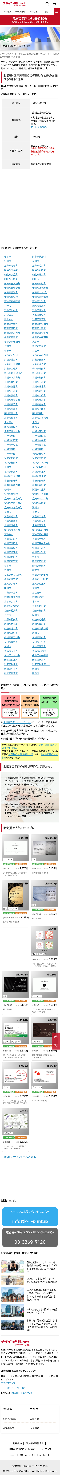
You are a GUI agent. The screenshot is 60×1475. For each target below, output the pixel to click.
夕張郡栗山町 (39, 637)
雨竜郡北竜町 (39, 328)
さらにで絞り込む (39, 127)
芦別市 (35, 261)
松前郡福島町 (11, 610)
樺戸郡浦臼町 (39, 369)
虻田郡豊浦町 (11, 292)
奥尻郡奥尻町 (39, 346)
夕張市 (7, 646)
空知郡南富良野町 (13, 507)
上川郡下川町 (11, 391)
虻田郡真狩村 (11, 297)
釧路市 (35, 427)
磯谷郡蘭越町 (39, 306)
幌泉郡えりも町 (11, 606)
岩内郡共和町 (39, 310)
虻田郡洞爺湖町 (40, 288)
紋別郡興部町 (39, 624)
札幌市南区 (10, 454)
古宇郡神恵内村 (12, 597)
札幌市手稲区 (11, 445)
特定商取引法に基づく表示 (22, 1449)
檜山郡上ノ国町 (40, 579)
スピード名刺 (6, 11)
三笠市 (7, 615)
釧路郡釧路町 (11, 427)
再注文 (46, 11)
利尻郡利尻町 (11, 664)
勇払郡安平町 (11, 651)
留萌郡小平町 (11, 669)
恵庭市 (35, 342)
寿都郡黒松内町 (12, 485)
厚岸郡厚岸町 (11, 270)
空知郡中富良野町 (13, 503)
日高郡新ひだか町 (13, 575)
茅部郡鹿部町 (11, 413)
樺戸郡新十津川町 (13, 373)
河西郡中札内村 (40, 355)
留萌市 (35, 669)
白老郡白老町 (11, 481)
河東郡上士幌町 (12, 364)
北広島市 (8, 422)
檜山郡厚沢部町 (40, 575)
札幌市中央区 (39, 440)
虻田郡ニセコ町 (39, 292)
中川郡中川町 (39, 548)
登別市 (7, 570)
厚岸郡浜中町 (39, 270)
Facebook (43, 1455)
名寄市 (35, 557)
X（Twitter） (26, 1455)
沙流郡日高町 (11, 458)
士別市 (7, 467)
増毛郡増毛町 (39, 606)
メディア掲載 (9, 1419)
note (13, 1455)
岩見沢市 (8, 315)
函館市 (35, 570)
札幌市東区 (38, 449)
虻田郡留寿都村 (40, 297)
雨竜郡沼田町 (11, 328)
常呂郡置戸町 (39, 525)
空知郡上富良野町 (13, 498)
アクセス (34, 1409)
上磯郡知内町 (39, 378)
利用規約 (17, 1443)
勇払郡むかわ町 (12, 655)
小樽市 (7, 351)
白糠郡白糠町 (39, 481)
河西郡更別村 (11, 355)
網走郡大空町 (11, 274)
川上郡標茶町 (11, 418)
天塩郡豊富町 (11, 521)
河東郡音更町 (39, 360)
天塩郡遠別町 (11, 516)
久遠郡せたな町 (12, 431)
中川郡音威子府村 (41, 543)
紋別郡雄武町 (11, 624)
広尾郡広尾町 (39, 584)
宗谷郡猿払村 (11, 494)
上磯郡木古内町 (12, 378)
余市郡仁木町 (11, 660)
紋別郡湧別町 (11, 633)
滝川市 (35, 507)
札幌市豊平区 (39, 445)
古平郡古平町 (11, 602)
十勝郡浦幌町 (11, 525)
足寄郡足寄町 (11, 266)
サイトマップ (45, 1449)
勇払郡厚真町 (39, 646)
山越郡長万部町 (12, 637)
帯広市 (35, 351)
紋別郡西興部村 (40, 628)
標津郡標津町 (11, 463)
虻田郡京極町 (39, 283)
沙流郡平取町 (39, 458)
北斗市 (35, 602)
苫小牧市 (8, 534)
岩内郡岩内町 (11, 310)
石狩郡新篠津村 (12, 301)
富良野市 (36, 593)
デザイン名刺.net (8, 54)
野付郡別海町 (39, 566)
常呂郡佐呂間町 (40, 530)
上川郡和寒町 (11, 409)
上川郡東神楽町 (12, 400)
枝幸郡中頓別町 (40, 337)
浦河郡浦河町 (39, 319)
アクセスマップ (8, 1383)
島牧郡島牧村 (39, 467)
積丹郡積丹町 (11, 472)
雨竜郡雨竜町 (11, 324)
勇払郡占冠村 (39, 651)
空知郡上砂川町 (40, 494)
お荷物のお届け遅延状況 (20, 754)
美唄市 (7, 588)
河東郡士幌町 (11, 369)
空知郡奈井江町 (40, 498)
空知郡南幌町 (39, 503)
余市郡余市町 (39, 660)
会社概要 (7, 1409)
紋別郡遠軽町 (39, 619)
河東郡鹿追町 (39, 364)
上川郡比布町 (39, 404)
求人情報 (34, 1428)
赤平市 (7, 257)
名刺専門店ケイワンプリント (17, 722)
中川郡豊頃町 (11, 548)
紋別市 (35, 633)
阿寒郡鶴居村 (39, 257)
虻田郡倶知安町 (12, 288)
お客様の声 (8, 1428)
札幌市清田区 (39, 436)
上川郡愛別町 (11, 382)
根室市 (7, 566)
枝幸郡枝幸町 (11, 337)
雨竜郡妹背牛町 (40, 333)
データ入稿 (33, 11)
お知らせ (34, 1419)
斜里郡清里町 (39, 472)
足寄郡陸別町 (39, 266)
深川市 (35, 588)
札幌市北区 (10, 436)
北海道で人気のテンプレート (22, 827)
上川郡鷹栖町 (11, 395)
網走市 (35, 279)
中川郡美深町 (11, 552)
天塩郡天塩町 (39, 516)
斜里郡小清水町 (12, 476)
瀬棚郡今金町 (39, 490)
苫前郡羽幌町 (39, 539)
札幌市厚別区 (39, 431)
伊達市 (7, 512)
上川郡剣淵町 (11, 386)
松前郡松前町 (39, 610)
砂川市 (7, 490)
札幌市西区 (10, 449)
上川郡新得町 (39, 391)
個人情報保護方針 (35, 1443)
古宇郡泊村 (38, 597)
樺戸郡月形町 (39, 373)
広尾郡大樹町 (11, 584)
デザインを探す (20, 11)
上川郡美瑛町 (11, 404)
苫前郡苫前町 (11, 539)
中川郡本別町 (39, 552)
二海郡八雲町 (11, 593)
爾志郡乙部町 (39, 561)
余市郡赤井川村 (40, 655)
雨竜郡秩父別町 (40, 324)
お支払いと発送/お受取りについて (34, 54)
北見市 (35, 422)
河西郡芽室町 (11, 360)
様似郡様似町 (39, 454)
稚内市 (35, 673)
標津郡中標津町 (40, 463)
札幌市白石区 (11, 440)
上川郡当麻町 (39, 395)
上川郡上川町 (39, 382)
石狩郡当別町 (39, 301)
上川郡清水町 (39, 386)
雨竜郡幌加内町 (12, 333)
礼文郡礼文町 (11, 673)
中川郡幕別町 (11, 557)
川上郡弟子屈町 (40, 418)
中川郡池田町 (11, 543)
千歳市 (35, 512)
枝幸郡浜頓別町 (12, 342)
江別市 (7, 346)
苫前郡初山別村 (40, 534)
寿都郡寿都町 (39, 485)
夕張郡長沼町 (11, 642)
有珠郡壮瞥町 (39, 315)
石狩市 (7, 306)
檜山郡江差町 (11, 579)
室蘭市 (35, 615)
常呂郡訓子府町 (12, 530)
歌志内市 (8, 319)
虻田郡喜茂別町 (12, 283)
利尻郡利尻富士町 (41, 664)
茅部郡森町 (38, 413)
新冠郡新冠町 (11, 561)
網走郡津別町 (39, 274)
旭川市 (7, 261)
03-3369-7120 (30, 1242)
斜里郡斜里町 (39, 476)
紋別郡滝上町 (11, 628)
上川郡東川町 (39, 400)
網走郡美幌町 (11, 279)
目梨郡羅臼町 (11, 619)
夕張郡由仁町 (39, 642)
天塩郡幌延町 (39, 521)
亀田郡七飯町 (39, 409)
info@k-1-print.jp (30, 1221)
